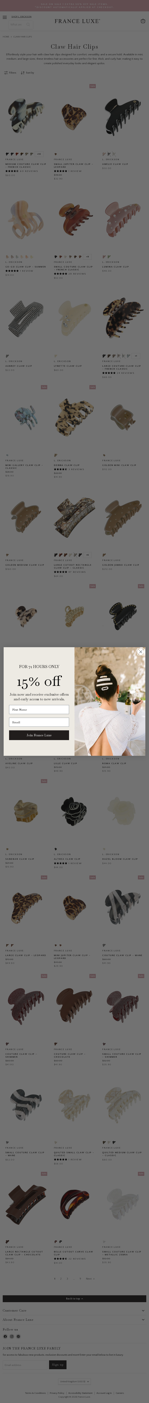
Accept (72, 1397)
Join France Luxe (39, 735)
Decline (113, 1397)
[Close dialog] (141, 652)
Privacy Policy (97, 1388)
